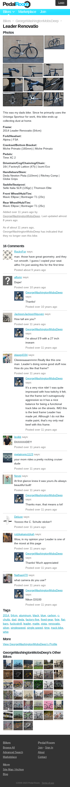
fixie (57, 619)
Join (43, 12)
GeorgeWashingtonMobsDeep (21, 216)
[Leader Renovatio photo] (24, 37)
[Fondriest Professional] (48, 695)
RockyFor (7, 255)
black (36, 615)
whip (6, 631)
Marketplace (27, 12)
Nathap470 (7, 578)
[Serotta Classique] (48, 664)
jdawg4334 (7, 358)
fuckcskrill (16, 623)
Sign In (49, 747)
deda (21, 619)
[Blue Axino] (58, 674)
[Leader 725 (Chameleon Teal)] (8, 705)
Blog (5, 774)
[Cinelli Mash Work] (48, 685)
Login (61, 2)
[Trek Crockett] (58, 664)
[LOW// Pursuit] (18, 705)
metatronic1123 (7, 457)
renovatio (54, 623)
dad (14, 619)
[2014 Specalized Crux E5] (28, 674)
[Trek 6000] (48, 715)
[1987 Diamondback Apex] (8, 674)
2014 (6, 615)
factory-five (32, 619)
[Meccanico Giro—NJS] (38, 705)
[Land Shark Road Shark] (38, 664)
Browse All (9, 747)
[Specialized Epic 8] (18, 715)
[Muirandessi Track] (48, 705)
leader (27, 623)
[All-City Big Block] (38, 674)
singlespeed (18, 627)
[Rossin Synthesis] (8, 715)
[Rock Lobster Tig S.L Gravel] (58, 705)
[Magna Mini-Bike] (28, 705)
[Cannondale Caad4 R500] (28, 685)
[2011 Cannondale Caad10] (18, 674)
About (41, 752)
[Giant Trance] (58, 695)
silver (6, 627)
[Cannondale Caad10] (8, 685)
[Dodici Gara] (18, 695)
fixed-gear (47, 619)
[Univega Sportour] (8, 725)
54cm (14, 615)
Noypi (7, 479)
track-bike (57, 627)
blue (43, 615)
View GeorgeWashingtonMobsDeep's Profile (30, 644)
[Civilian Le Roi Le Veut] (58, 685)
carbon (51, 615)
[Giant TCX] (18, 664)
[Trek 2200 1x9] (38, 715)
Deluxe (7, 520)
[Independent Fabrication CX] (28, 664)
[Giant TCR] (8, 664)
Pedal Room (17, 4)
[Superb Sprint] (28, 715)
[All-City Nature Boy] (48, 674)
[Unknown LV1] (28, 725)
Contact (42, 756)
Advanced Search (13, 752)
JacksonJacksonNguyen (7, 317)
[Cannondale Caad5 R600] (38, 685)
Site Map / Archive (13, 769)
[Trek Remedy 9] (58, 715)
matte (35, 623)
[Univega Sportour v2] (18, 725)
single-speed (35, 627)
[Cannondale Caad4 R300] (18, 685)
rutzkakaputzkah (7, 537)
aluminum (25, 615)
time (47, 627)
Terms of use (48, 783)
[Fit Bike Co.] (28, 695)
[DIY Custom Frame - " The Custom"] (8, 695)
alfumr (7, 280)
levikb (7, 440)
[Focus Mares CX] (38, 695)
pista (44, 623)
